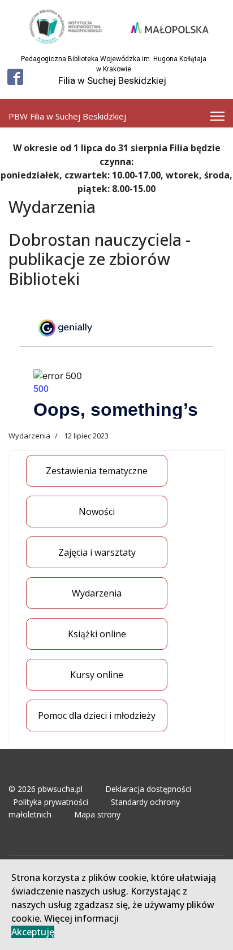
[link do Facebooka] (15, 77)
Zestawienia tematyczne (97, 471)
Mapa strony (97, 814)
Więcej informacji (81, 918)
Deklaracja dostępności (148, 788)
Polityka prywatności (50, 801)
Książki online (97, 634)
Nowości (97, 511)
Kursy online (96, 674)
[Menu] (217, 116)
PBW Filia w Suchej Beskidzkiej (67, 116)
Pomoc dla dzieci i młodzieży (97, 715)
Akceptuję (32, 932)
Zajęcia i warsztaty (97, 552)
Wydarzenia (97, 593)
